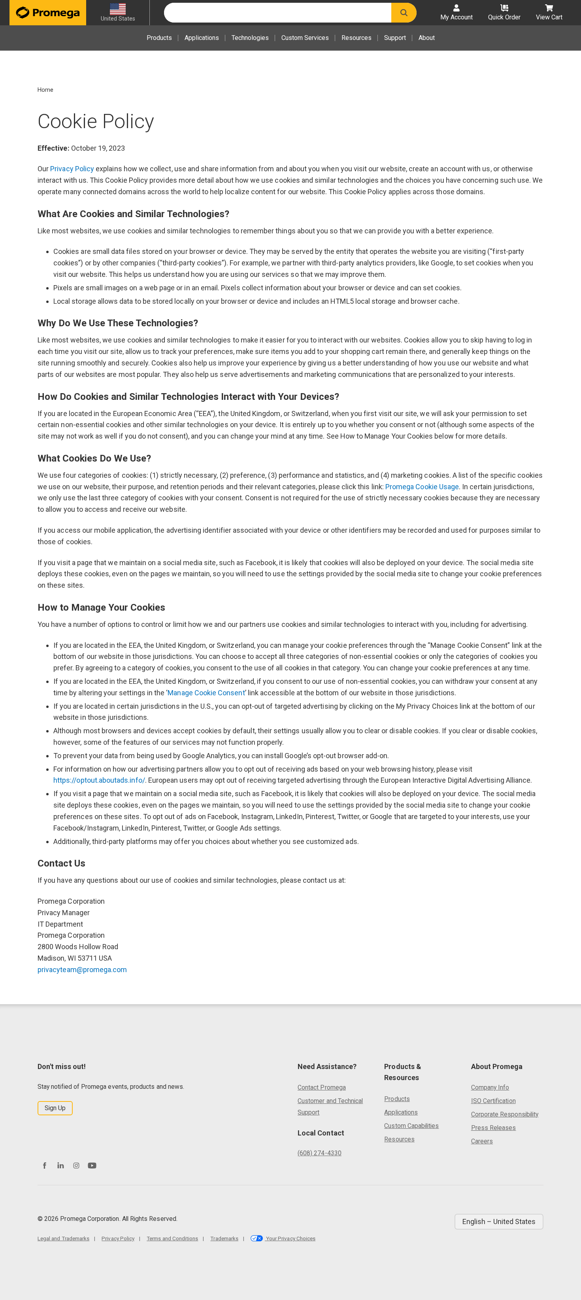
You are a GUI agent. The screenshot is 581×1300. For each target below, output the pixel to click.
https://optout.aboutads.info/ (99, 780)
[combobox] (277, 13)
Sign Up (55, 1108)
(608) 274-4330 (319, 1153)
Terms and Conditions (172, 1238)
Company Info (490, 1087)
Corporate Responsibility (504, 1114)
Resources (356, 38)
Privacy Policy (72, 169)
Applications (202, 38)
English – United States (499, 1221)
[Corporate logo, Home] (47, 12)
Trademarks (224, 1238)
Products (159, 38)
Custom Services (305, 38)
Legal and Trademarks (63, 1238)
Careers (482, 1141)
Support (395, 38)
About (427, 38)
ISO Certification (493, 1101)
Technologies (250, 38)
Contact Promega (322, 1087)
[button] (404, 13)
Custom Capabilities (411, 1126)
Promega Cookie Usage (422, 487)
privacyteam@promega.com (82, 969)
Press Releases (493, 1128)
